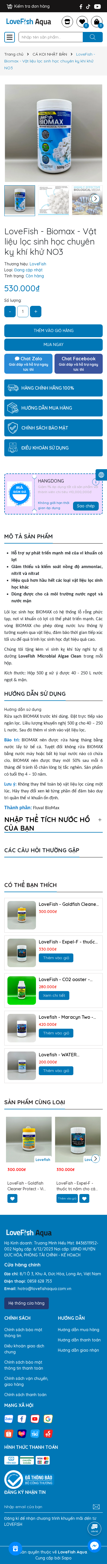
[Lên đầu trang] (94, 1512)
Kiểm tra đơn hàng (31, 6)
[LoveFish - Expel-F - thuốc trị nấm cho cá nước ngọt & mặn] (21, 953)
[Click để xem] (53, 133)
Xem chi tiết (54, 995)
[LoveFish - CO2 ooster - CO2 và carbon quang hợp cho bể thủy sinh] (21, 990)
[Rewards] (15, 1548)
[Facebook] (81, 6)
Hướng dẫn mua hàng (78, 1329)
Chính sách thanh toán (25, 1394)
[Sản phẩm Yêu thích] (82, 21)
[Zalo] (8, 1418)
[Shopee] (8, 1433)
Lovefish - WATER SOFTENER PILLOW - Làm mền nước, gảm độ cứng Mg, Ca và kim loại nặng (65, 1055)
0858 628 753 (39, 1281)
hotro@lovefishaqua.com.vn (44, 1288)
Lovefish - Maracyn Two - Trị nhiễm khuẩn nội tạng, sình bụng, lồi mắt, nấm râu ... (68, 1017)
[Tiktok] (88, 6)
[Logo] (28, 21)
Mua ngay (53, 344)
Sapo (67, 1558)
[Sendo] (48, 1433)
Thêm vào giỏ (56, 957)
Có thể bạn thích (30, 884)
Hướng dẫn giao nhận (78, 1350)
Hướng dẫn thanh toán (79, 1340)
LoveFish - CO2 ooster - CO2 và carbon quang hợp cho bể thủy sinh (67, 980)
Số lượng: (13, 300)
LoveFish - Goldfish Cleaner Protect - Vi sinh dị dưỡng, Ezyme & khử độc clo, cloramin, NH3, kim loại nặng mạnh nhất (68, 904)
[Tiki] (35, 1433)
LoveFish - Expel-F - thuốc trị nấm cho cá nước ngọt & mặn (68, 942)
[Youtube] (97, 6)
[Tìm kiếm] (93, 37)
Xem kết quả (19, 858)
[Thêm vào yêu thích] (12, 1198)
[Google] (48, 1418)
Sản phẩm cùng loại (34, 1102)
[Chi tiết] (95, 481)
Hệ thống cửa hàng (27, 1303)
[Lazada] (22, 1433)
